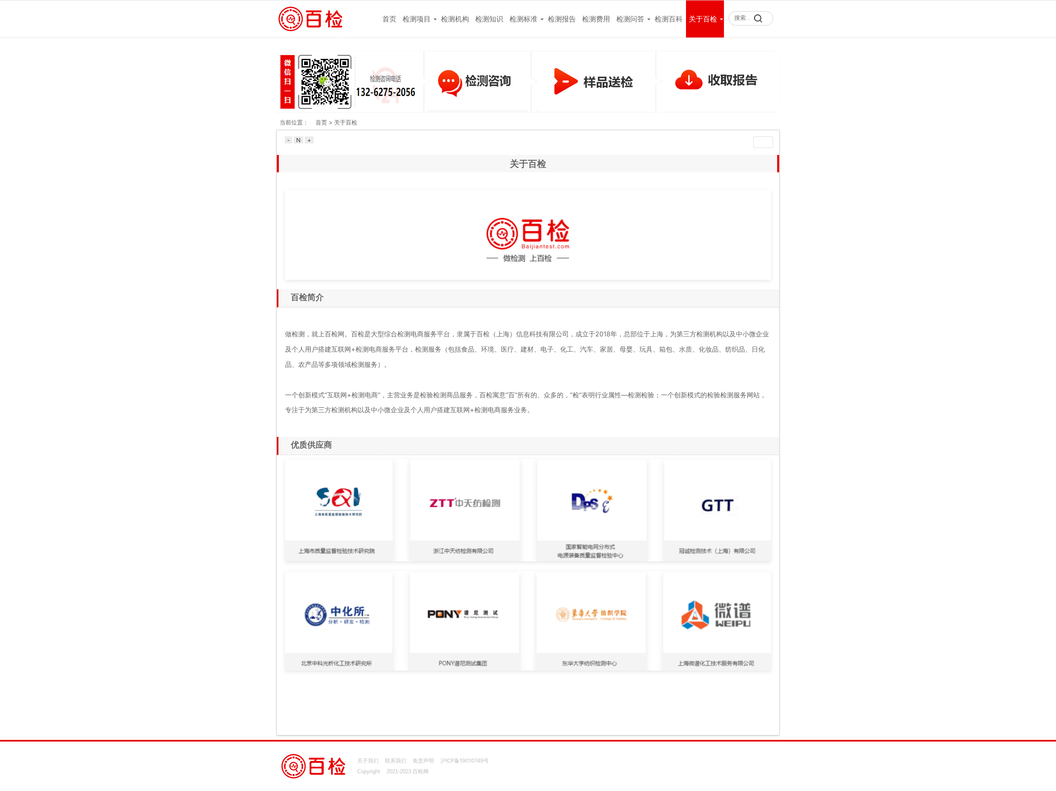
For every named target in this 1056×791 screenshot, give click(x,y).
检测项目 (417, 19)
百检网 (420, 771)
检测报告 (562, 19)
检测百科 (669, 19)
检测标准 (523, 19)
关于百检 (703, 19)
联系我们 (395, 760)
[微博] (768, 762)
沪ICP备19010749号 (465, 760)
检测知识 (489, 19)
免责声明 (423, 760)
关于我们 (368, 760)
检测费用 (596, 19)
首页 (389, 19)
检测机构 (455, 19)
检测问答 (630, 19)
